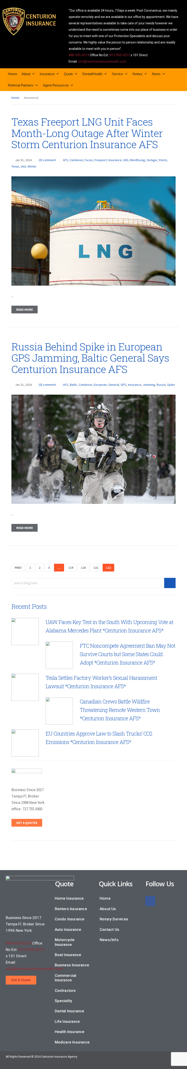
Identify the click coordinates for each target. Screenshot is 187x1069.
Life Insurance (67, 1021)
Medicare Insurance (72, 1042)
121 (96, 568)
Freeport (100, 160)
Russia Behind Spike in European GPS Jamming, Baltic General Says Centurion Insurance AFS (90, 358)
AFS (65, 160)
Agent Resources (56, 85)
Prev (18, 568)
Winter (32, 166)
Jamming (149, 385)
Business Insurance (72, 965)
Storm (162, 160)
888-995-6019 (79, 55)
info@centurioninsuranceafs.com (102, 61)
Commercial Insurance (65, 977)
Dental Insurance (69, 1011)
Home (12, 74)
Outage (152, 160)
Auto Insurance (68, 929)
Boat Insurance (68, 954)
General (113, 385)
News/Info (109, 939)
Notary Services (114, 919)
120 (83, 568)
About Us (108, 908)
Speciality (63, 1000)
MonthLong (137, 160)
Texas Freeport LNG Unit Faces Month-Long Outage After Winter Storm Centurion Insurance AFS (87, 133)
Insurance (47, 74)
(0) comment (47, 160)
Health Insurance (70, 1031)
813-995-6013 (119, 55)
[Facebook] (150, 901)
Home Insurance (69, 898)
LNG (125, 160)
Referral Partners (21, 85)
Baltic (73, 385)
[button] (21, 980)
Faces (89, 160)
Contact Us (109, 929)
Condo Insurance (70, 919)
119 (70, 568)
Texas (15, 166)
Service (117, 74)
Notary (137, 74)
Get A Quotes (26, 823)
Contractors (65, 990)
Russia (161, 385)
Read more (24, 309)
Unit (23, 166)
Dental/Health (92, 74)
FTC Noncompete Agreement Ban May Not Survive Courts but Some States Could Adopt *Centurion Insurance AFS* (127, 654)
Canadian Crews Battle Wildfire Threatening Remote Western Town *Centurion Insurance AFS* (120, 710)
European (100, 385)
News (156, 74)
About (26, 74)
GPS (123, 385)
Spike (171, 385)
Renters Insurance (71, 908)
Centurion (76, 160)
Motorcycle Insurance (65, 942)
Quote (68, 74)
